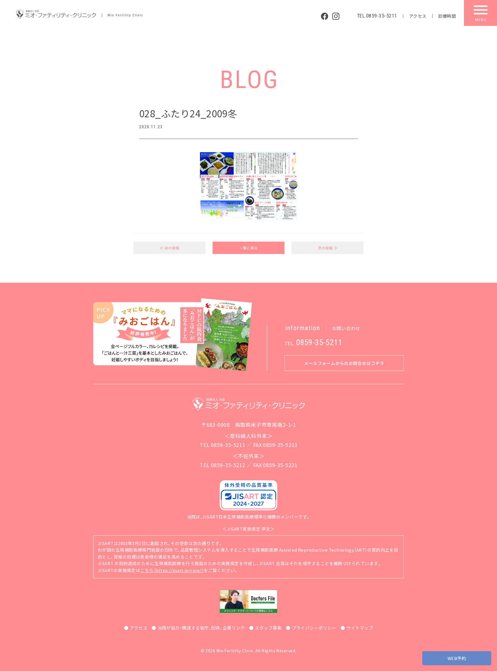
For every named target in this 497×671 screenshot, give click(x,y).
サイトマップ (360, 628)
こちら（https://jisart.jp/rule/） (172, 570)
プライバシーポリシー (314, 628)
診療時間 (447, 16)
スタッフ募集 (268, 628)
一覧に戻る (248, 247)
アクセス (418, 16)
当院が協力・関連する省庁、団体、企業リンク (201, 628)
